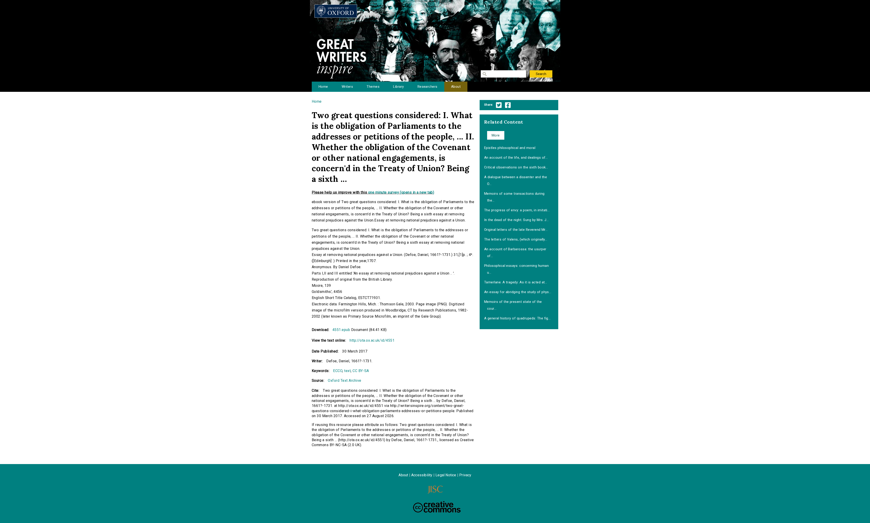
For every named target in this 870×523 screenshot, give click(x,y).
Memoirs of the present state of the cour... (513, 305)
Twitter (499, 105)
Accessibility (422, 475)
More (496, 135)
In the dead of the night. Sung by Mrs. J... (516, 220)
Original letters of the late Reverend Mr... (516, 230)
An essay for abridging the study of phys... (517, 292)
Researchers (427, 87)
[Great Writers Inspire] (335, 11)
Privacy (465, 475)
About (456, 87)
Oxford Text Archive (344, 380)
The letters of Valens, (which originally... (515, 239)
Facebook (508, 105)
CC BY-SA (361, 371)
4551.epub (341, 330)
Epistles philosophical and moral (509, 148)
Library (398, 87)
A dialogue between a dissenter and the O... (515, 180)
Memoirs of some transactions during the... (514, 197)
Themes (373, 87)
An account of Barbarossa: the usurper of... (515, 252)
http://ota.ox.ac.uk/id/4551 (372, 340)
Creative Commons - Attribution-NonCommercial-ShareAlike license (437, 507)
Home (323, 87)
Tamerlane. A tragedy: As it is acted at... (515, 282)
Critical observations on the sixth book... (516, 167)
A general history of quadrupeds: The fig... (517, 318)
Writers (347, 87)
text (347, 371)
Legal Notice (445, 475)
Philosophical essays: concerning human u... (516, 269)
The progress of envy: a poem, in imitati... (517, 210)
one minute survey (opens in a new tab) (401, 192)
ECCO (337, 371)
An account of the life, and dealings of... (516, 158)
